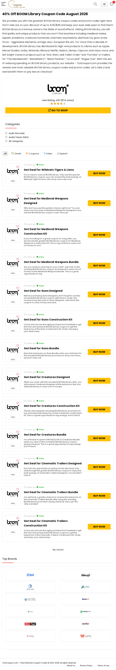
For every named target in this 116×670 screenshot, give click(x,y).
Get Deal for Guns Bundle (41, 348)
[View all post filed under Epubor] (30, 611)
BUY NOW (99, 173)
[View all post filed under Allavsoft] (86, 574)
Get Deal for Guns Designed (43, 291)
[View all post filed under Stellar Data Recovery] (86, 624)
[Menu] (3, 4)
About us (71, 665)
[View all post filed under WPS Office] (86, 636)
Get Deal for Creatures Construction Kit (52, 406)
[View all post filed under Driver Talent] (30, 599)
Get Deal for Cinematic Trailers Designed (53, 463)
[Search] (95, 4)
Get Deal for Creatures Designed (47, 377)
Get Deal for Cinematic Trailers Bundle (51, 492)
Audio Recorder (17, 133)
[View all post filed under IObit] (30, 574)
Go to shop (59, 110)
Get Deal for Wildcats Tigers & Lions (49, 170)
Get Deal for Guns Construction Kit (48, 319)
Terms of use (103, 665)
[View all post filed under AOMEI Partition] (86, 587)
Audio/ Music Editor (19, 137)
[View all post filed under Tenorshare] (30, 636)
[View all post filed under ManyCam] (86, 611)
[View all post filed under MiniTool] (30, 624)
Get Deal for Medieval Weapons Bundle (51, 262)
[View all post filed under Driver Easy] (30, 587)
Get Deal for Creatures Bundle (45, 434)
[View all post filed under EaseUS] (86, 599)
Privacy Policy (86, 665)
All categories (16, 141)
